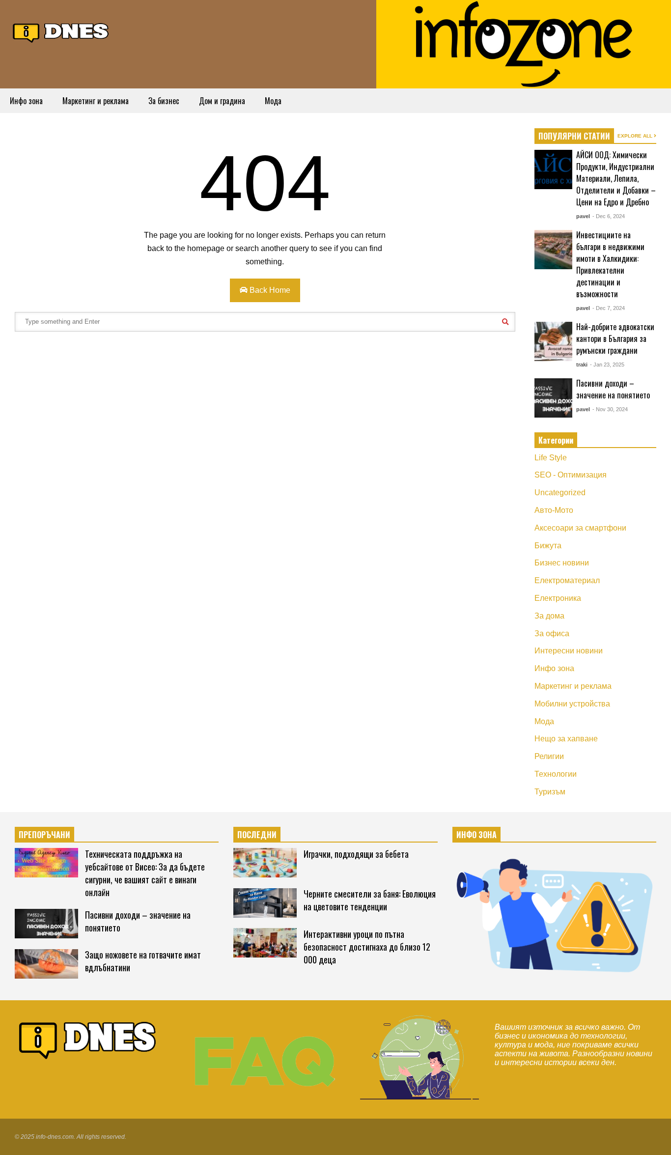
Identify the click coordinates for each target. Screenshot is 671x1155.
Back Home (269, 290)
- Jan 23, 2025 (607, 364)
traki (581, 364)
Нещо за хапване (566, 738)
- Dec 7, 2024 (608, 308)
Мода (273, 101)
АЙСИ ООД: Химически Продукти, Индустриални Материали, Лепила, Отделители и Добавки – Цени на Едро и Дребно (616, 178)
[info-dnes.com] (61, 31)
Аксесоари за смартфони (580, 528)
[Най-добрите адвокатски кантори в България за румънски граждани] (553, 341)
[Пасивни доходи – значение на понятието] (553, 398)
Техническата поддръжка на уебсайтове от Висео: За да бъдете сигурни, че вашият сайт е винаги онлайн (145, 873)
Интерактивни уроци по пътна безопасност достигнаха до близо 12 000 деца (367, 947)
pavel (583, 216)
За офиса (551, 633)
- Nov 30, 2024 (610, 409)
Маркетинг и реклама (95, 101)
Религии (549, 756)
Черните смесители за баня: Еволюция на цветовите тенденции (370, 900)
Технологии (555, 774)
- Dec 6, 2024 (608, 216)
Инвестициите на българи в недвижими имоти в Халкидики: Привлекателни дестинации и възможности (610, 264)
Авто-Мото (553, 510)
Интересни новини (568, 651)
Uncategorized (560, 492)
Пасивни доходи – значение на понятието (613, 389)
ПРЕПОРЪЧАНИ (44, 835)
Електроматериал (567, 580)
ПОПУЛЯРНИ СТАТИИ (574, 136)
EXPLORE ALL (635, 136)
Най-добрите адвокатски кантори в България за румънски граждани (615, 338)
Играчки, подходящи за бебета (356, 853)
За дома (549, 616)
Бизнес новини (561, 563)
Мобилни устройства (572, 704)
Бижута (547, 545)
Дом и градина (222, 101)
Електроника (557, 598)
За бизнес (163, 101)
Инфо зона (26, 101)
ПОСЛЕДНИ (257, 835)
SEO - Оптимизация (570, 475)
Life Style (550, 457)
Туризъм (549, 792)
